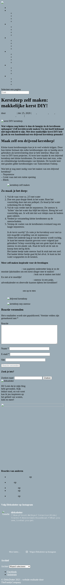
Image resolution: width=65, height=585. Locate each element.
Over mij (11, 76)
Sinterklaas (18, 70)
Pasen (16, 68)
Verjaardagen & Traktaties (25, 35)
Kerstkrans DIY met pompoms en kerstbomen (23, 285)
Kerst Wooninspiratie (23, 21)
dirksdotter (11, 113)
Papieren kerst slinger (11, 269)
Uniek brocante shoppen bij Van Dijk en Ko (42, 488)
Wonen (10, 10)
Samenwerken (20, 84)
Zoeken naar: (7, 378)
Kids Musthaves (21, 32)
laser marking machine (18, 477)
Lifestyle (11, 51)
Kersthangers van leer (11, 288)
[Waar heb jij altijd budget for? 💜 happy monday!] (32, 530)
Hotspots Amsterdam (23, 40)
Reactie (4, 323)
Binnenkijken (19, 16)
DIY (15, 54)
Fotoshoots (18, 57)
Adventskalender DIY (11, 290)
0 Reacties (30, 116)
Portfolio (17, 78)
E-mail (5, 354)
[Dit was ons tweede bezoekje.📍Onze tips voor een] (32, 526)
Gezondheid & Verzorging (26, 59)
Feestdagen (12, 65)
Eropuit (10, 37)
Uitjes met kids (20, 46)
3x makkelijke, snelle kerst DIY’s (17, 280)
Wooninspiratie (20, 18)
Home (10, 7)
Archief (4, 566)
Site (3, 359)
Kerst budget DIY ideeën (13, 293)
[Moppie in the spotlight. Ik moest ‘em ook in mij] (32, 538)
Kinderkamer (19, 29)
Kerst (15, 73)
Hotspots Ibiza (20, 43)
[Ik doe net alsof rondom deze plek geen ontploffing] (32, 542)
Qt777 (10, 482)
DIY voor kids (20, 27)
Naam (5, 348)
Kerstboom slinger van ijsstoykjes (17, 274)
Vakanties (18, 48)
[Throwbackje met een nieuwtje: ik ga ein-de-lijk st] (32, 546)
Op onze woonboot (22, 13)
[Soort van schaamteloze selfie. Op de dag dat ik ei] (32, 534)
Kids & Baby (13, 24)
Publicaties (18, 81)
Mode (16, 62)
